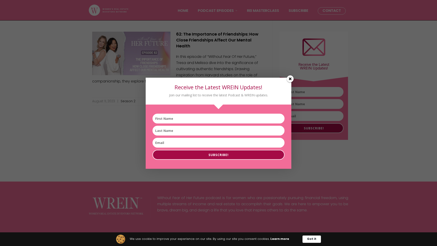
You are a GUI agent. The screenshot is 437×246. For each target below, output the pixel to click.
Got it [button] (311, 239)
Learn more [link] (279, 239)
